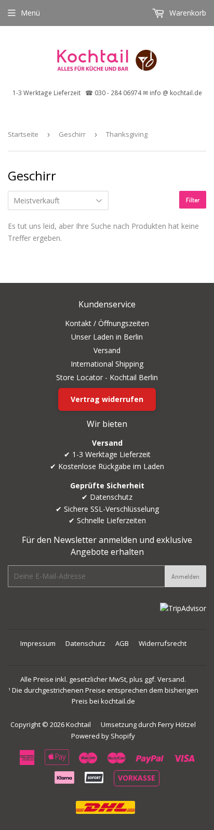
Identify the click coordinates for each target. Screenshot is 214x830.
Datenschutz (85, 643)
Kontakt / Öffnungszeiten (107, 323)
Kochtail (78, 724)
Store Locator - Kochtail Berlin (107, 377)
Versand (107, 350)
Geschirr (72, 134)
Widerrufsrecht (162, 643)
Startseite (23, 134)
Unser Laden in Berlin (107, 337)
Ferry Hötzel (177, 724)
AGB (122, 643)
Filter (192, 200)
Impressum (38, 643)
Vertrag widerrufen (107, 399)
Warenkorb (186, 13)
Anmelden (185, 576)
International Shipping (107, 364)
